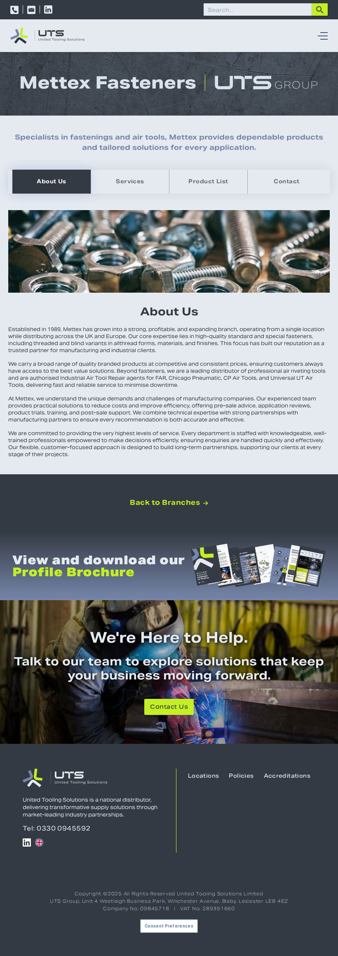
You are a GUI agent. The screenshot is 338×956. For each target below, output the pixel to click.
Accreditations (287, 776)
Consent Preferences (169, 926)
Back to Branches (169, 502)
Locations (203, 776)
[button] (321, 36)
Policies (241, 776)
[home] (47, 36)
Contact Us (169, 707)
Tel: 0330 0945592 (57, 828)
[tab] (51, 182)
